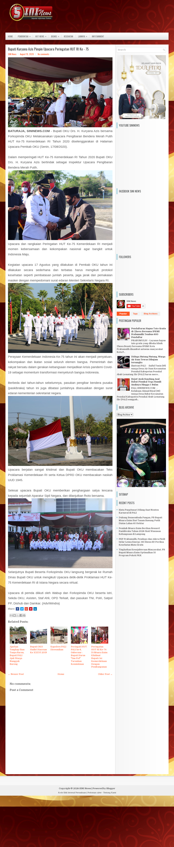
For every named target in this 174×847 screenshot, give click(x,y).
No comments (43, 54)
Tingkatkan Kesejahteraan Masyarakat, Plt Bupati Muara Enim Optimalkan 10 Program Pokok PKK (142, 552)
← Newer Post (16, 674)
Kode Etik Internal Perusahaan (72, 793)
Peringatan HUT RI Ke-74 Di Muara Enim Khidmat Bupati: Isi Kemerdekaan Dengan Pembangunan (99, 656)
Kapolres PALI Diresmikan (58, 648)
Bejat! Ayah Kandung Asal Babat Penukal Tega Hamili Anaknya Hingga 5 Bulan (146, 382)
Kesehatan (68, 36)
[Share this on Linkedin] (35, 609)
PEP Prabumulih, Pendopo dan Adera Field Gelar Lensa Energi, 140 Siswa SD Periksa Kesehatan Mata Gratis (142, 542)
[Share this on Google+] (26, 609)
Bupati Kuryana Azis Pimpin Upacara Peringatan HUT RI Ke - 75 (48, 49)
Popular (123, 314)
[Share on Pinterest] (30, 609)
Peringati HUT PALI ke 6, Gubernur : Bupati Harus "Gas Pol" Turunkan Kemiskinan (79, 655)
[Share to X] (17, 615)
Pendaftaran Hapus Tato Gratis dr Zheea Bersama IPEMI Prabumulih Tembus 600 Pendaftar (148, 332)
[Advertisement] (87, 822)
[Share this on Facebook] (17, 609)
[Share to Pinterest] (24, 615)
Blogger (110, 788)
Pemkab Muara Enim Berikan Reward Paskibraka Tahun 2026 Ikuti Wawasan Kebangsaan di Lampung (140, 531)
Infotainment (98, 36)
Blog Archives (151, 314)
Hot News (40, 36)
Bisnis (55, 36)
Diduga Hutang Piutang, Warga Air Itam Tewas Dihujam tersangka (148, 359)
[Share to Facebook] (21, 615)
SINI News (85, 788)
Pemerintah (24, 36)
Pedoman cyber (95, 793)
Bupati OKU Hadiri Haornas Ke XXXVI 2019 (38, 649)
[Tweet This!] (22, 609)
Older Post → (105, 674)
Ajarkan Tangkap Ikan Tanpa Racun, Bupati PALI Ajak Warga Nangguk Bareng (17, 655)
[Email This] (11, 615)
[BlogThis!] (14, 615)
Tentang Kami (109, 793)
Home (10, 36)
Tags (135, 314)
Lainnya (82, 36)
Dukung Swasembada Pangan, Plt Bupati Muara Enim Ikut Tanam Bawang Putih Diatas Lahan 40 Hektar (140, 520)
